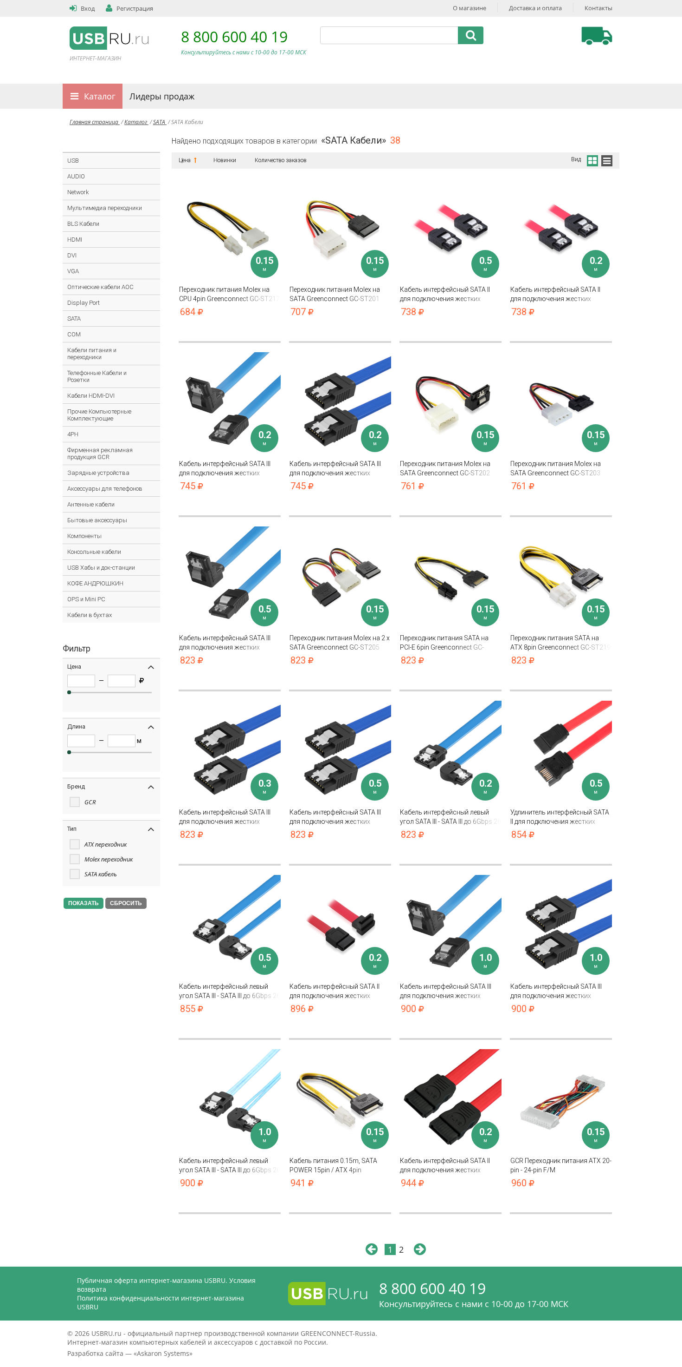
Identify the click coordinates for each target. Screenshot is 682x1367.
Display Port (83, 302)
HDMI (74, 239)
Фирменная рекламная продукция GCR (100, 453)
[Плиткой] (591, 159)
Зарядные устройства (98, 472)
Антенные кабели (91, 504)
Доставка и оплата (535, 8)
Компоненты (84, 535)
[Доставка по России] (596, 35)
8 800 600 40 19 (234, 36)
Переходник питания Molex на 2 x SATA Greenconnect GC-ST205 (340, 642)
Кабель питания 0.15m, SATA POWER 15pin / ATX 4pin (333, 1165)
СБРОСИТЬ (126, 903)
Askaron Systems (163, 1353)
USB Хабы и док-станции (101, 567)
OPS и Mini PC (86, 599)
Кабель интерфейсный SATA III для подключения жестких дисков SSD (224, 468)
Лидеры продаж (161, 96)
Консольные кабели (94, 551)
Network (78, 192)
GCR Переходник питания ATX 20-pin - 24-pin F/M (560, 1165)
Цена (185, 160)
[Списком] (606, 159)
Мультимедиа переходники (104, 207)
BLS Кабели (83, 223)
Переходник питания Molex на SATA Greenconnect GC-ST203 (555, 468)
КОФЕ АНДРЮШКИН (95, 583)
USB (73, 160)
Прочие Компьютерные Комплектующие (99, 415)
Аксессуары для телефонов (104, 488)
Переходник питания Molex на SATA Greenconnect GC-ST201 (335, 294)
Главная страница (95, 122)
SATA (160, 122)
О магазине (469, 8)
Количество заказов (281, 160)
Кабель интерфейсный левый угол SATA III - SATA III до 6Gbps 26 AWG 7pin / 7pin (450, 817)
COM (74, 334)
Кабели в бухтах (89, 614)
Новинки (224, 160)
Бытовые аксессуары (97, 520)
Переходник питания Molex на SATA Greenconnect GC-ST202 (445, 468)
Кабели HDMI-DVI (91, 395)
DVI (72, 255)
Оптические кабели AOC (100, 286)
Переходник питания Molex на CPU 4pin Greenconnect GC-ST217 (229, 294)
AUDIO (76, 176)
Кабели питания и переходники (91, 354)
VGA (73, 271)
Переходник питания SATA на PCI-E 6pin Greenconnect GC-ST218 (444, 642)
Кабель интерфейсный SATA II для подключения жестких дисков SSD (445, 294)
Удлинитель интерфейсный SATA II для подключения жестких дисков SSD (559, 817)
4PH (72, 434)
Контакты (598, 8)
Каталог (100, 96)
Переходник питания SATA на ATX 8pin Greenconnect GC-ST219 (560, 642)
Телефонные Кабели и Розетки (97, 376)
